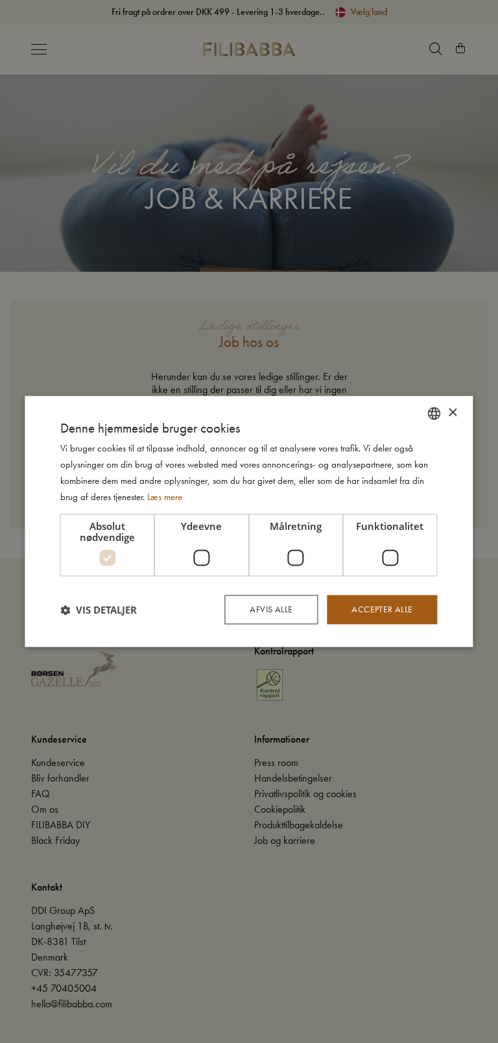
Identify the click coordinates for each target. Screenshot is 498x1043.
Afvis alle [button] (271, 610)
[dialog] (249, 521)
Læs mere (164, 496)
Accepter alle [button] (381, 610)
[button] (98, 610)
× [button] (452, 413)
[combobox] (434, 413)
